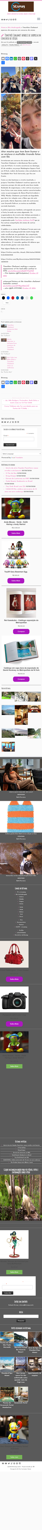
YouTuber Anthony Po (23, 220)
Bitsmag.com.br (16, 1466)
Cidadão (21, 899)
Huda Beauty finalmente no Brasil (19, 481)
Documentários (21, 922)
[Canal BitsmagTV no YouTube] (5, 20)
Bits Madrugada (14, 27)
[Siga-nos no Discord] (16, 20)
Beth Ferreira (26, 45)
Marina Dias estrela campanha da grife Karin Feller (21, 875)
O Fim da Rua (11, 473)
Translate (19, 457)
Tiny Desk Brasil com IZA (15, 486)
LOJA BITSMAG (21, 932)
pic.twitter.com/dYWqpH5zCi (15, 286)
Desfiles (21, 930)
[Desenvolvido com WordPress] (33, 1466)
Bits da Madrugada (21, 894)
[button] (8, 695)
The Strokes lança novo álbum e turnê (22, 1162)
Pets (21, 920)
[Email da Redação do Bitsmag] (2, 20)
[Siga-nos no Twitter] (7, 20)
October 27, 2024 (29, 288)
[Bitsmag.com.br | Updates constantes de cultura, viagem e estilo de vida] (21, 7)
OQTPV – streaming (21, 927)
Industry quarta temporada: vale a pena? (21, 792)
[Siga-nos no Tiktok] (9, 20)
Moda (21, 909)
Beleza (21, 912)
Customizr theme (26, 1469)
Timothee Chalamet (14, 45)
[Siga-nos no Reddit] (14, 20)
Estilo (21, 907)
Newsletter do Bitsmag (21, 935)
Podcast (21, 924)
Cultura (29, 42)
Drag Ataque (11, 476)
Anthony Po (5, 45)
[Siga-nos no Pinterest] (11, 20)
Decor (21, 916)
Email (6, 436)
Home (3, 27)
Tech (21, 914)
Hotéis (21, 903)
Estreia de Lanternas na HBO (17, 478)
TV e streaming (21, 892)
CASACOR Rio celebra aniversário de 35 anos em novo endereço (21, 1160)
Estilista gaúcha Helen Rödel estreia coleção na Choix (21, 833)
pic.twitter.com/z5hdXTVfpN (20, 271)
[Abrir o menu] (38, 19)
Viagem (21, 901)
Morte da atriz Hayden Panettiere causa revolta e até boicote (21, 1145)
